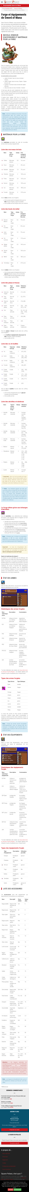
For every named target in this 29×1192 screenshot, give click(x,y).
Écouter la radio (14, 1143)
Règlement (5, 1159)
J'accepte (10, 1189)
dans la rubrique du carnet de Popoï (12, 551)
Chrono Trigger (9, 1179)
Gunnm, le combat (6, 1101)
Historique (5, 1156)
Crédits (4, 1163)
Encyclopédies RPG (7, 8)
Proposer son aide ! (14, 1129)
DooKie (11, 1107)
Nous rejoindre (6, 1153)
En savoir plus (17, 1189)
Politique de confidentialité (8, 1166)
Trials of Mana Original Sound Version (11, 1105)
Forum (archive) (6, 1169)
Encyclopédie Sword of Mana (12, 5)
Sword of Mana (18, 8)
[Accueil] (11, 2)
